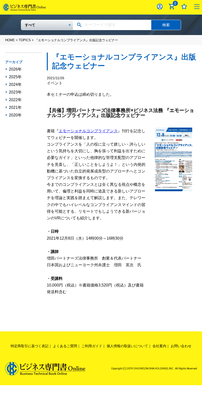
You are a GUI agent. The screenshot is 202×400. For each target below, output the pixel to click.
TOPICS (25, 40)
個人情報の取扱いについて (127, 346)
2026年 (15, 69)
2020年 (15, 115)
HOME (10, 40)
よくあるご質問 (65, 346)
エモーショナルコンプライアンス (88, 131)
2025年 (15, 77)
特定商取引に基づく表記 (30, 346)
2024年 (15, 85)
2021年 (15, 108)
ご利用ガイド (92, 346)
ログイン (160, 6)
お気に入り (184, 6)
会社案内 (159, 346)
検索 (166, 25)
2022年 (15, 100)
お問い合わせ (181, 346)
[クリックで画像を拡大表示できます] (174, 159)
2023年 (15, 92)
